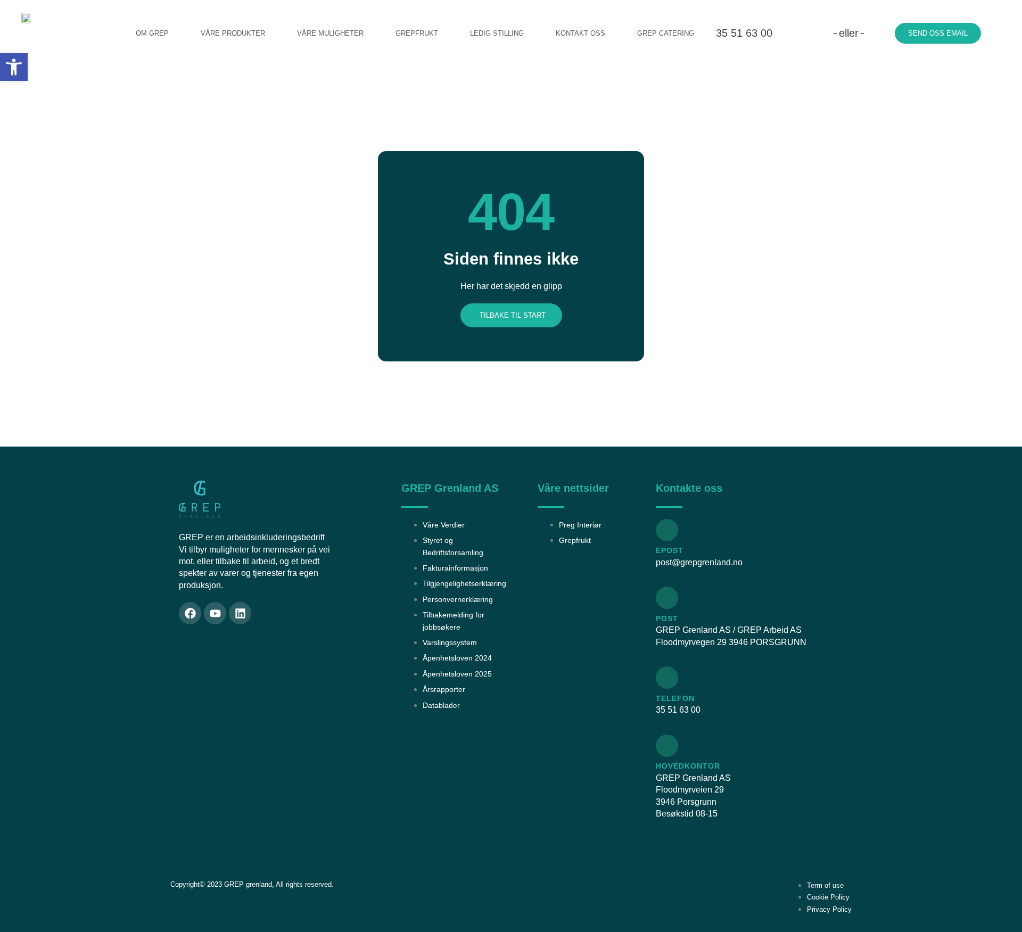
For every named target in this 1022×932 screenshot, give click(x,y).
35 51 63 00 (744, 33)
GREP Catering (665, 33)
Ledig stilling (497, 33)
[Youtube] (215, 613)
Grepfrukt (416, 33)
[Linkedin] (240, 613)
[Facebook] (190, 613)
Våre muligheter (330, 33)
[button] (14, 67)
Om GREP (152, 33)
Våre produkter (233, 33)
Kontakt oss (580, 33)
